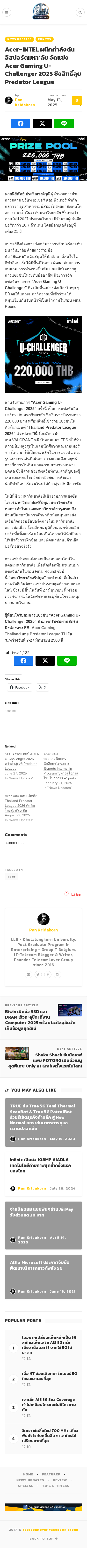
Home (28, 1474)
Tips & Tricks (55, 1486)
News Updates (19, 39)
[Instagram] (57, 974)
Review (60, 1480)
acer (11, 876)
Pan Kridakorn (43, 930)
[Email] (28, 974)
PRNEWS (44, 39)
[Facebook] (47, 974)
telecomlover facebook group (50, 1529)
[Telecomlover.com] (41, 12)
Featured (51, 1474)
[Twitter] (38, 974)
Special (25, 1486)
